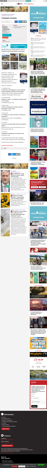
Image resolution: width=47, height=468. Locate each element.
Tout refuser (14, 466)
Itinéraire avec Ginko (6, 35)
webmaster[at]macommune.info (7, 452)
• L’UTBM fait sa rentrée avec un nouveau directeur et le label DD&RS (38, 52)
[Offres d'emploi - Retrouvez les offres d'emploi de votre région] (38, 99)
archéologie (14, 158)
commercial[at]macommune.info (7, 442)
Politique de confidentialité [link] (31, 466)
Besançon (13, 194)
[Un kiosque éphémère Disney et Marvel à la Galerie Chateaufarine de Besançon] (38, 155)
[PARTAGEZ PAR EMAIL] (23, 22)
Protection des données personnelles (9, 421)
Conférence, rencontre (7, 15)
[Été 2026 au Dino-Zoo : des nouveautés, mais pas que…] (38, 196)
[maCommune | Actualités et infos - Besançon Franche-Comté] (20, 4)
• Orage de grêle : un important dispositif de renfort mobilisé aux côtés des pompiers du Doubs (38, 39)
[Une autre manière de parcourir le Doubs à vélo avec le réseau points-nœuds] (38, 259)
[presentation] (30, 292)
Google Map (5, 37)
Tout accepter (41, 464)
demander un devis (7, 445)
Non (33, 396)
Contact (3, 417)
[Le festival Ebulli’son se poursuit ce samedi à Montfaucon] (38, 305)
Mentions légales (5, 424)
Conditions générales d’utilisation (9, 426)
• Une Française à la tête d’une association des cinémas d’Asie (38, 56)
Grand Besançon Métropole (8, 14)
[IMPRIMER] (25, 22)
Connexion (42, 187)
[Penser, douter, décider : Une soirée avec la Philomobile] (5, 196)
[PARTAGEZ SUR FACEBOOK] (16, 22)
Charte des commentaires (7, 420)
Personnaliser (22, 466)
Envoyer (34, 406)
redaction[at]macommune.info (7, 439)
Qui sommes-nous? (6, 418)
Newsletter (6, 428)
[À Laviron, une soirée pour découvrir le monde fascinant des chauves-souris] (5, 212)
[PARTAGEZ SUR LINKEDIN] (21, 22)
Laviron (12, 209)
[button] (43, 1)
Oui (33, 394)
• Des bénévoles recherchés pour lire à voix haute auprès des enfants (38, 43)
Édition (25, 3)
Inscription (34, 187)
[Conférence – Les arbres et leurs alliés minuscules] (5, 173)
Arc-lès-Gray (13, 171)
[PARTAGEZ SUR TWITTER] (18, 22)
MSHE (5, 148)
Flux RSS (4, 423)
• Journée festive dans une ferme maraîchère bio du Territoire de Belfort (38, 47)
